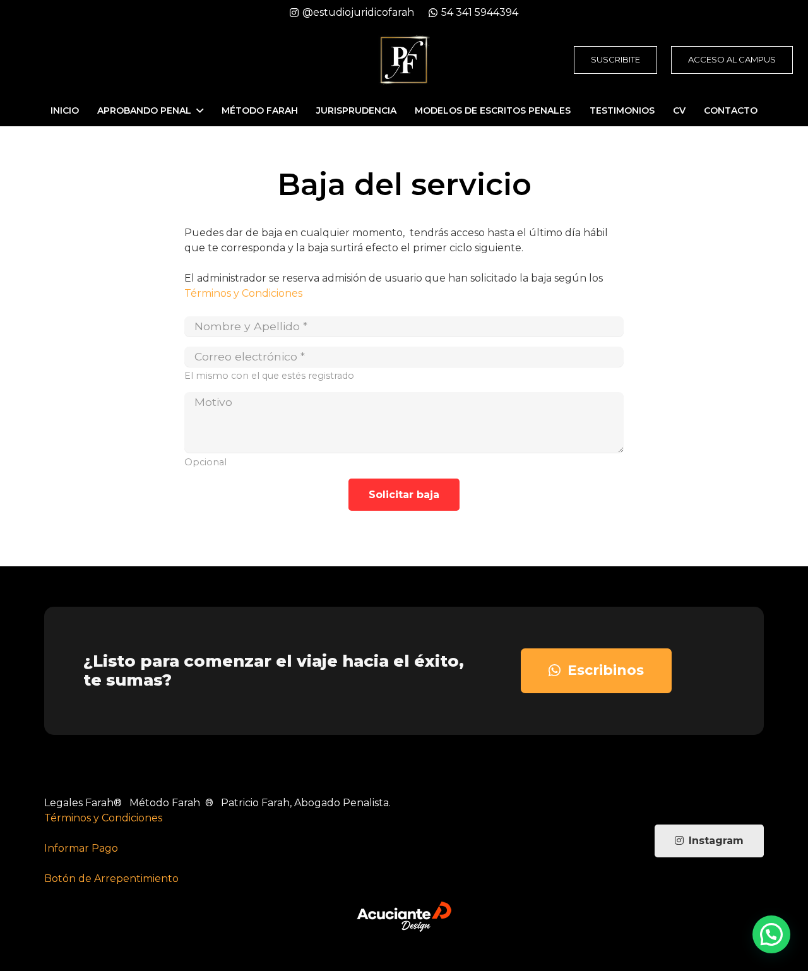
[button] (771, 934)
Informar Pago (81, 848)
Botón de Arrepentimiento (111, 879)
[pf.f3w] (404, 60)
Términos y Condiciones (243, 293)
